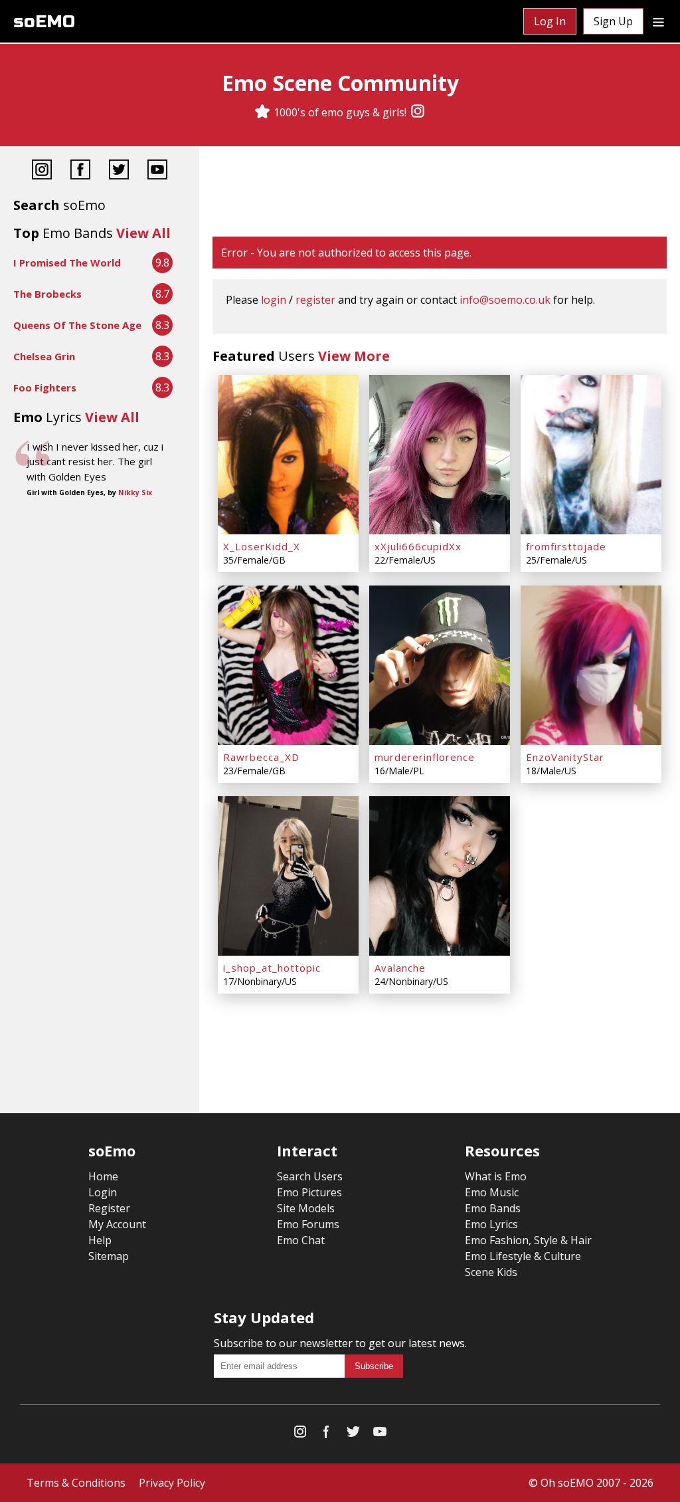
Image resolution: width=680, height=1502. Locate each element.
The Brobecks (47, 293)
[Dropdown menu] (658, 21)
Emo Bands (493, 1208)
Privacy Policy (172, 1482)
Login (102, 1192)
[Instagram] (417, 112)
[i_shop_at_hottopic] (288, 876)
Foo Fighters (44, 387)
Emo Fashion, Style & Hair (528, 1240)
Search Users (310, 1176)
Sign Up (613, 21)
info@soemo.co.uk (505, 299)
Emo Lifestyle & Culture (523, 1256)
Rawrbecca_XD (261, 757)
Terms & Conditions (76, 1482)
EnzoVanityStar (565, 757)
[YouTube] (157, 171)
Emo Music (492, 1192)
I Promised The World (67, 262)
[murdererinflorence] (439, 665)
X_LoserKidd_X (261, 546)
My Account (117, 1224)
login (273, 299)
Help (100, 1240)
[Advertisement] (439, 193)
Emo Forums (308, 1224)
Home (103, 1176)
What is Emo (496, 1176)
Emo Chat (301, 1240)
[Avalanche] (439, 876)
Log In (550, 21)
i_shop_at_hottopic (272, 967)
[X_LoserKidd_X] (288, 454)
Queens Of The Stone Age (77, 325)
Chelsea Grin (44, 356)
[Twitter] (119, 171)
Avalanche (400, 967)
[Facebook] (80, 171)
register (315, 299)
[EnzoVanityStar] (591, 665)
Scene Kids (491, 1272)
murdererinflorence (425, 757)
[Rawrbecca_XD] (288, 665)
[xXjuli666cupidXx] (439, 454)
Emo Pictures (309, 1192)
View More (354, 356)
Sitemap (108, 1256)
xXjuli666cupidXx (418, 546)
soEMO (44, 21)
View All (143, 233)
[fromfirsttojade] (591, 454)
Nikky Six (135, 492)
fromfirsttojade (566, 546)
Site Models (306, 1208)
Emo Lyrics (491, 1224)
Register (109, 1208)
